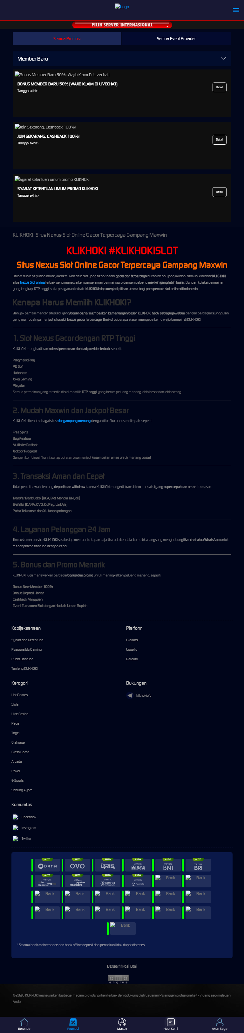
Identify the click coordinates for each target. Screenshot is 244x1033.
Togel (15, 733)
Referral (132, 659)
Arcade (16, 761)
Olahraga (18, 742)
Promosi (132, 640)
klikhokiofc (143, 695)
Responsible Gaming (26, 649)
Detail (219, 87)
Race (15, 723)
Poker (15, 771)
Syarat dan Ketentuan (27, 640)
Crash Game (20, 752)
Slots (14, 704)
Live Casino (19, 714)
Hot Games (19, 695)
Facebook (29, 817)
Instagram (29, 828)
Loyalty (131, 649)
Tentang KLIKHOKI (24, 668)
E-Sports (17, 780)
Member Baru (32, 58)
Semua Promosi (67, 38)
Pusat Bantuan (22, 659)
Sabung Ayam (21, 790)
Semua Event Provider (176, 38)
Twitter (26, 838)
